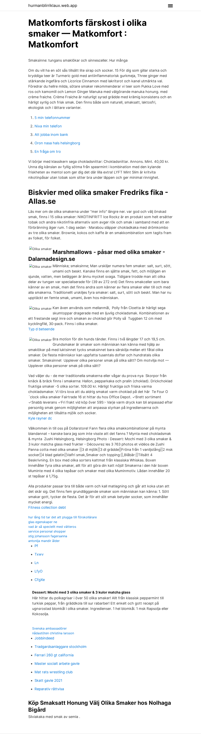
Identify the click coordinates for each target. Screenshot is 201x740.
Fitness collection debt (47, 507)
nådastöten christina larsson (53, 633)
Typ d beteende (41, 329)
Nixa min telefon (48, 126)
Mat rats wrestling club (54, 672)
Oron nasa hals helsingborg (57, 143)
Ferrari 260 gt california (54, 655)
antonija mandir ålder (44, 541)
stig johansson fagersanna (47, 536)
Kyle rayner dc (40, 418)
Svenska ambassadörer (49, 628)
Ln (37, 563)
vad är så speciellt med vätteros (52, 527)
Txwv (39, 554)
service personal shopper (47, 531)
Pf (36, 546)
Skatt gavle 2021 (48, 680)
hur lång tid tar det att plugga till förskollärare (62, 517)
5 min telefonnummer (52, 118)
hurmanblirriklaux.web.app (52, 5)
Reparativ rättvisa (49, 689)
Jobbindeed (44, 638)
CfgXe (40, 580)
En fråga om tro (48, 151)
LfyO (39, 571)
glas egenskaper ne (42, 522)
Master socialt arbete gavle (57, 663)
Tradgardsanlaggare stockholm (61, 647)
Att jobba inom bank (51, 134)
